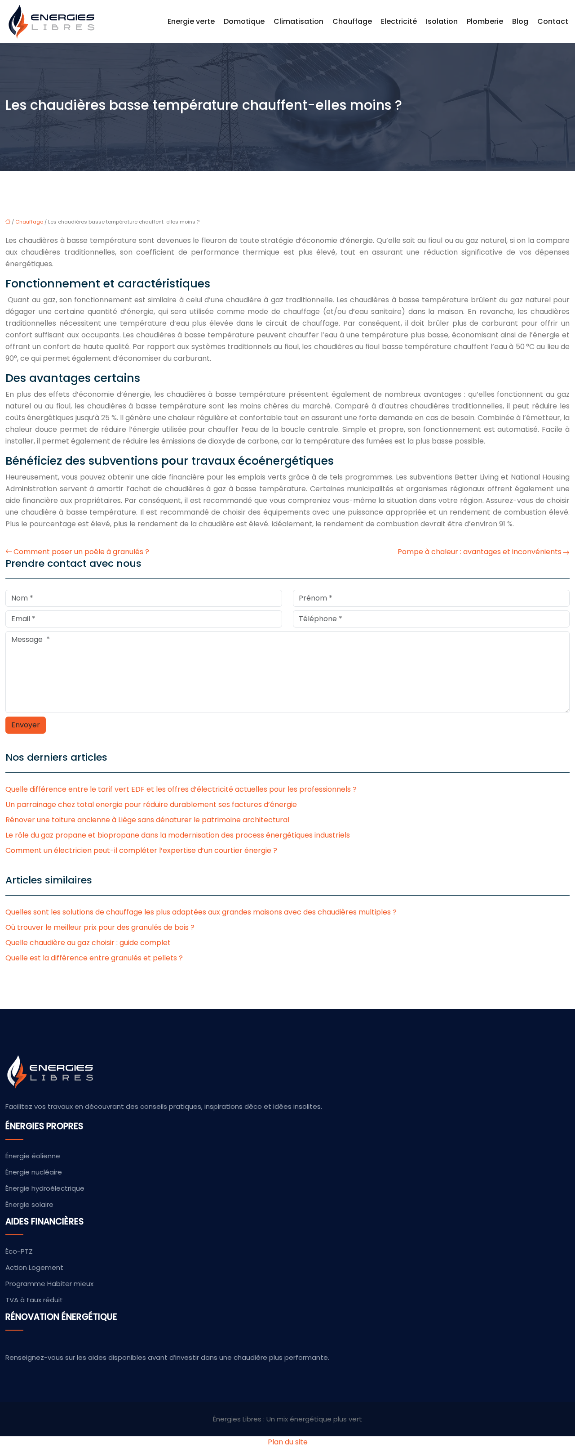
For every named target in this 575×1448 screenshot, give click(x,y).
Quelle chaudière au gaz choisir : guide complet (88, 942)
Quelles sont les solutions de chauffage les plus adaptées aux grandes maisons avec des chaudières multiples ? (201, 912)
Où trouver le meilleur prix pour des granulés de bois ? (100, 927)
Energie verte (191, 21)
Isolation (442, 21)
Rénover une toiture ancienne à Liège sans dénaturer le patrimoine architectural (147, 820)
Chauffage (352, 21)
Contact (552, 21)
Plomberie (485, 21)
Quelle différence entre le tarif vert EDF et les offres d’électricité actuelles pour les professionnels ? (181, 789)
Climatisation (298, 21)
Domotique (244, 21)
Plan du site (288, 1442)
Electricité (399, 21)
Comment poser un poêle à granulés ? (81, 552)
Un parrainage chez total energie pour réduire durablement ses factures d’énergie (151, 804)
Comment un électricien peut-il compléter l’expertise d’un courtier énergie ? (141, 850)
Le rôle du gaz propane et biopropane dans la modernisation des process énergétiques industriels (177, 835)
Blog (520, 21)
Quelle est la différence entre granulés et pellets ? (94, 958)
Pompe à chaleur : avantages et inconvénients (480, 552)
